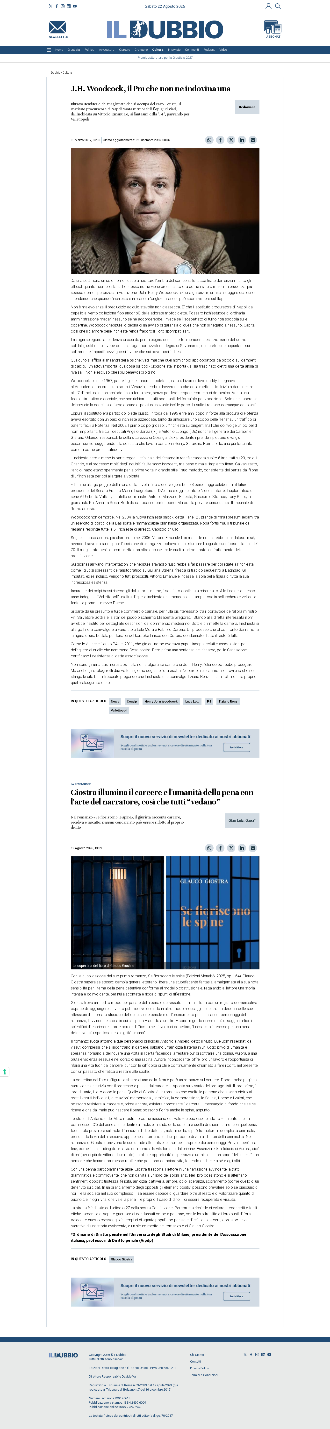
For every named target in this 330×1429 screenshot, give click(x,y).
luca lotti (192, 701)
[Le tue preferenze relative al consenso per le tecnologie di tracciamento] (4, 1071)
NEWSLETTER (58, 36)
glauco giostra (121, 1259)
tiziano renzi (228, 701)
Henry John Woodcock (161, 701)
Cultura (67, 72)
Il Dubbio (54, 72)
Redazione (247, 107)
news (115, 701)
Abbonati (273, 36)
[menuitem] (59, 49)
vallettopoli (119, 710)
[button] (269, 6)
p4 (209, 701)
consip (132, 701)
